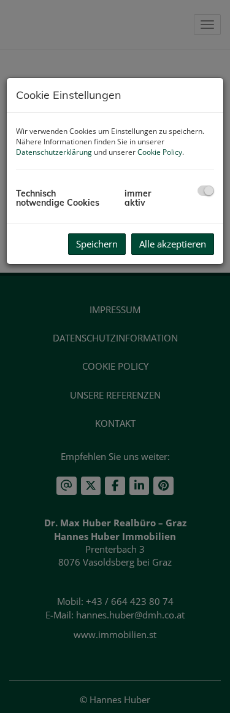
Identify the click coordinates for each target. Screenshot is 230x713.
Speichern (97, 244)
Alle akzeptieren (172, 244)
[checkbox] (205, 190)
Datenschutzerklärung (54, 152)
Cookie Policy (159, 152)
